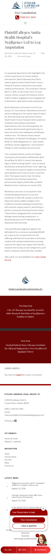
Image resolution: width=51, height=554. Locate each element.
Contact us (9, 466)
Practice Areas (10, 457)
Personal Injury (24, 56)
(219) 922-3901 (27, 17)
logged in (20, 374)
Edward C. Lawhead (13, 442)
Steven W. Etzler (11, 439)
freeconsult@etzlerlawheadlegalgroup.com (24, 415)
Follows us (9, 420)
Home (7, 454)
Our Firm (8, 460)
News (7, 463)
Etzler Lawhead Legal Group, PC (21, 53)
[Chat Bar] (25, 550)
